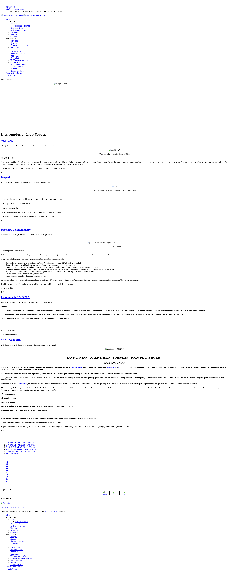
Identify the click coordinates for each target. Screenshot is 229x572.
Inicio (8, 19)
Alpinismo (14, 34)
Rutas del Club (16, 28)
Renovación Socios (14, 73)
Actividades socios (18, 30)
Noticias (13, 24)
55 (7, 468)
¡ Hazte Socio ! (12, 75)
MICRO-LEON (51, 511)
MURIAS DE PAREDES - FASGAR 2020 (22, 443)
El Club (9, 49)
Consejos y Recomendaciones (18, 63)
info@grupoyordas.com (15, 9)
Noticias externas (22, 26)
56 (7, 470)
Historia (13, 69)
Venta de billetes (17, 54)
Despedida (7, 177)
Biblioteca (14, 56)
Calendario (15, 58)
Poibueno (122, 367)
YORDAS (7, 140)
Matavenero (111, 367)
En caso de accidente (19, 45)
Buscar (3, 79)
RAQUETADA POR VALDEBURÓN (21, 449)
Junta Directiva (16, 67)
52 (7, 462)
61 (7, 481)
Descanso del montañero (16, 229)
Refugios (14, 41)
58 (7, 475)
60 (7, 479)
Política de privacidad (17, 507)
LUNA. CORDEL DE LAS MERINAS (21, 451)
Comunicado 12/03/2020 (15, 297)
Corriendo (14, 37)
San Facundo (76, 367)
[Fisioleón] (5, 503)
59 (7, 477)
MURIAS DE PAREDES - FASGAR (20, 445)
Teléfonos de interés (19, 60)
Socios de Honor (17, 71)
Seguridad (14, 47)
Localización (15, 52)
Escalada (14, 32)
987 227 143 (10, 7)
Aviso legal (5, 507)
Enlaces (13, 43)
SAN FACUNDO (11, 339)
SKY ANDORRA (13, 453)
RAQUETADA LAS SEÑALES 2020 (20, 447)
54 (7, 466)
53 (7, 464)
